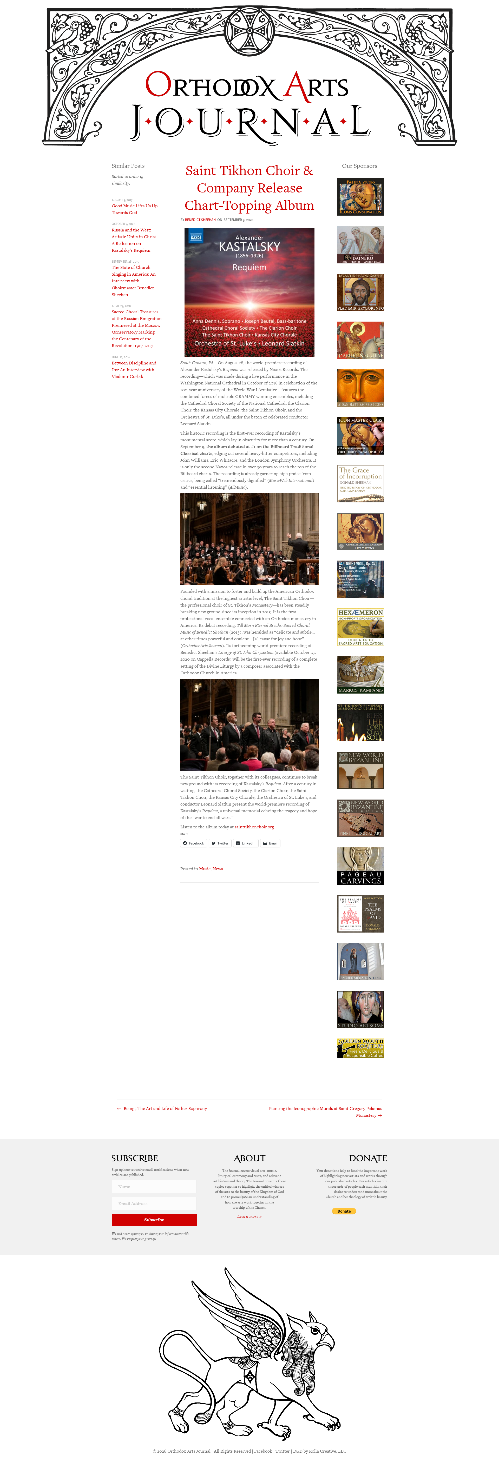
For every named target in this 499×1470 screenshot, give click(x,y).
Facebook (263, 1451)
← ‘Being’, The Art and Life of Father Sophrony (162, 1108)
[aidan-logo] (360, 387)
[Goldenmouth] (360, 1048)
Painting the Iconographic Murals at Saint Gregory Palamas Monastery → (325, 1111)
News (218, 869)
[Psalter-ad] (360, 913)
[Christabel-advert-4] (360, 531)
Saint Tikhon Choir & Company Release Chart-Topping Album (249, 188)
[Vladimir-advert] (360, 292)
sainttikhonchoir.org (254, 827)
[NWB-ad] (360, 770)
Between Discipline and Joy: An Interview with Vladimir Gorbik (134, 370)
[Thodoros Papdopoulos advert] (360, 435)
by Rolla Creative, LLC (319, 1451)
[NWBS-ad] (360, 818)
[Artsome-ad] (360, 1009)
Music (205, 869)
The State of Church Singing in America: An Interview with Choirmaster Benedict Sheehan (134, 280)
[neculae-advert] (360, 340)
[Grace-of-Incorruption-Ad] (360, 483)
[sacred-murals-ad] (360, 961)
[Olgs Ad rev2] (360, 196)
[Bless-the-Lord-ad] (360, 722)
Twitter (282, 1451)
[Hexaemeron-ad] (360, 626)
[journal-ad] (360, 865)
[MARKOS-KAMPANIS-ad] (360, 674)
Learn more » (249, 1216)
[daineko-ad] (360, 244)
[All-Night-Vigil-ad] (360, 579)
